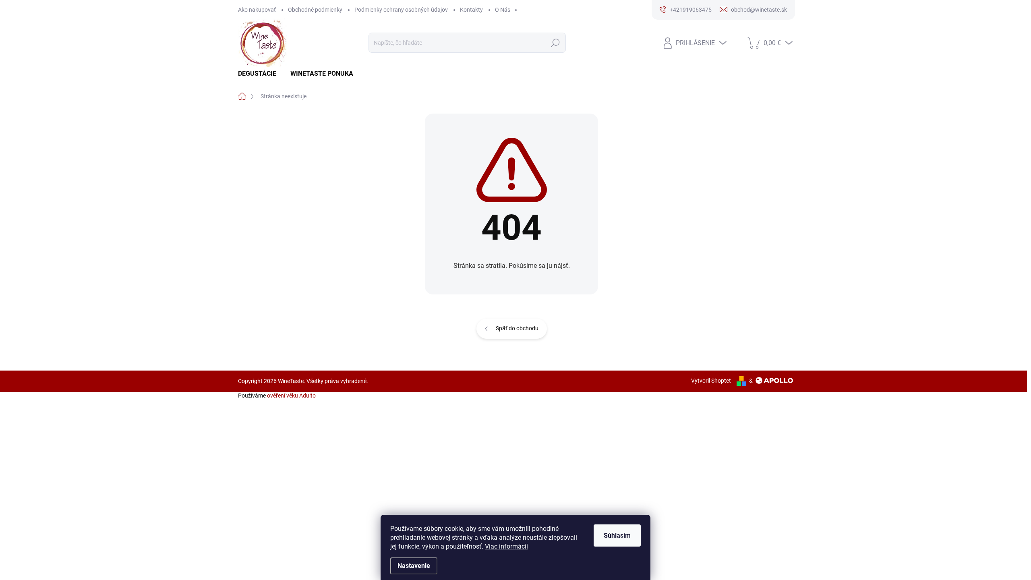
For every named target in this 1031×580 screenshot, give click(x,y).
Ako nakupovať (257, 9)
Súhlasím (617, 535)
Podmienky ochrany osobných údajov (401, 9)
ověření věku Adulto (291, 395)
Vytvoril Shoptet (711, 380)
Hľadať (555, 42)
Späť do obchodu (517, 328)
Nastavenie (413, 566)
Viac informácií (506, 546)
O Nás (502, 9)
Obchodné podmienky (315, 9)
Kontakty (471, 9)
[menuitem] (260, 74)
